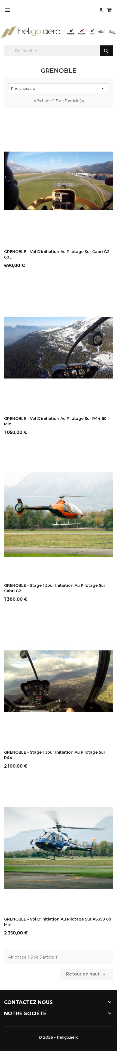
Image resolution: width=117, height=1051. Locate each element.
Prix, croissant (58, 88)
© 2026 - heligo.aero (59, 1037)
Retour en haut (86, 974)
